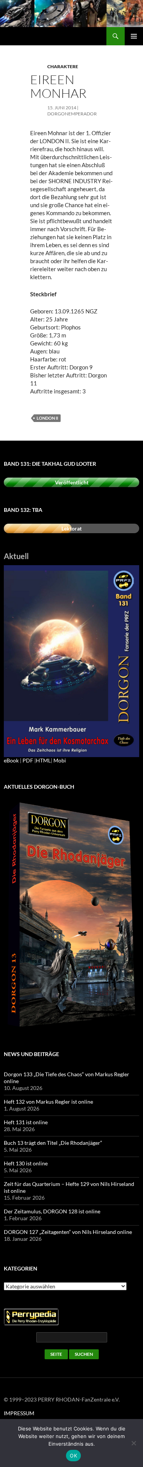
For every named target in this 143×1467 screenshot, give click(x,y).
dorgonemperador (72, 114)
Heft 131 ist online (26, 1122)
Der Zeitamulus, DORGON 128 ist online (52, 1211)
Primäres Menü (134, 36)
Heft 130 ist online (26, 1163)
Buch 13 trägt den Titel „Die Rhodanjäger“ (53, 1142)
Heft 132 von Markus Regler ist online (48, 1101)
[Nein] (133, 1443)
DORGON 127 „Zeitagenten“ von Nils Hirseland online (68, 1232)
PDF (27, 760)
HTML (43, 760)
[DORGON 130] (71, 660)
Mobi (59, 760)
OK (73, 1456)
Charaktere (62, 66)
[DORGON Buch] (71, 915)
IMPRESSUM (19, 1413)
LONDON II (47, 417)
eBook (11, 760)
